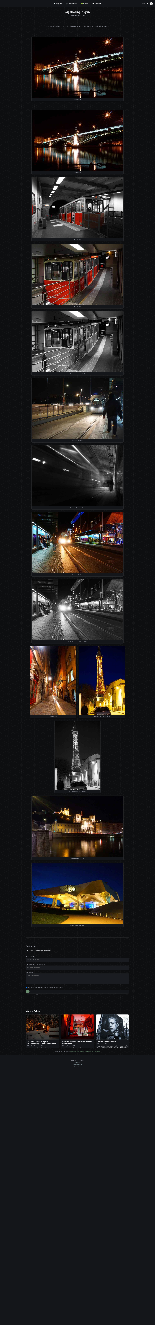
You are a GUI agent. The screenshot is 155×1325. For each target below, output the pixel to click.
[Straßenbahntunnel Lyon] (77, 475)
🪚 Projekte (58, 4)
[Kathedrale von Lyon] (77, 826)
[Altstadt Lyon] (53, 680)
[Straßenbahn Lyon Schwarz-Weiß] (77, 609)
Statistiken (77, 1067)
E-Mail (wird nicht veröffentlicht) (35, 964)
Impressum (77, 1063)
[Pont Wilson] (77, 67)
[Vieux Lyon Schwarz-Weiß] (77, 341)
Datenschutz (77, 1065)
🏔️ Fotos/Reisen (71, 4)
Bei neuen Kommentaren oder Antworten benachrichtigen (46, 987)
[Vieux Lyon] (77, 207)
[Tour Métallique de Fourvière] (102, 680)
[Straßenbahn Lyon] (77, 408)
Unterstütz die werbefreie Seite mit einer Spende (85, 1051)
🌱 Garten (84, 4)
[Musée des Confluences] (77, 893)
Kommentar (29, 972)
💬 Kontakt (96, 4)
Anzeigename (30, 956)
